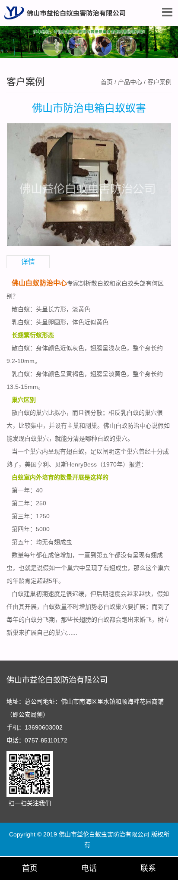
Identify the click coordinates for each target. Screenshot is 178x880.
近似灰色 (72, 347)
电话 (89, 868)
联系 (148, 868)
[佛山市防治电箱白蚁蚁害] (89, 184)
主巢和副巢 (82, 425)
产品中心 (130, 81)
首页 (107, 81)
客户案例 (159, 81)
